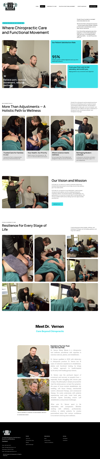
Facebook (65, 440)
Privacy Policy (47, 440)
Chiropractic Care (30, 440)
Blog (45, 438)
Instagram (65, 438)
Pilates (27, 442)
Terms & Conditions (48, 442)
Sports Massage (29, 444)
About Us (28, 438)
